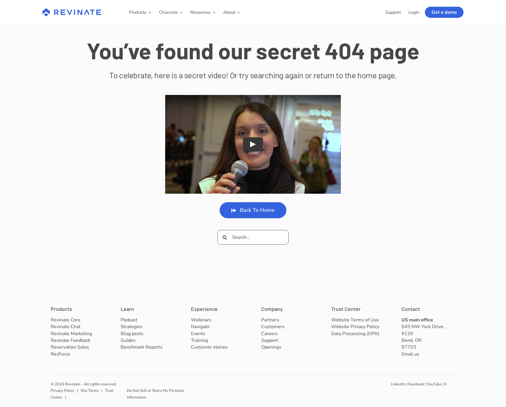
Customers (273, 326)
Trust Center (346, 309)
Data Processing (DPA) (355, 333)
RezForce (60, 354)
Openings (271, 347)
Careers (269, 333)
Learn (127, 309)
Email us (410, 354)
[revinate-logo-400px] (71, 10)
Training (199, 340)
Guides (128, 340)
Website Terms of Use (355, 320)
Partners (270, 320)
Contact (410, 309)
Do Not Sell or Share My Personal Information (155, 394)
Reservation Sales (70, 347)
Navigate (200, 326)
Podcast (129, 320)
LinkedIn (398, 384)
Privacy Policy (62, 390)
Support (269, 340)
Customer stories (209, 347)
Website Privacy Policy (355, 326)
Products (61, 309)
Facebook (416, 384)
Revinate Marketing (71, 333)
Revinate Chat (66, 326)
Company (272, 309)
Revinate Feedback (70, 340)
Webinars (201, 320)
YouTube (434, 384)
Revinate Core (66, 320)
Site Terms (90, 390)
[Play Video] (253, 144)
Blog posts (132, 333)
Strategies (132, 326)
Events (198, 333)
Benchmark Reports (142, 347)
